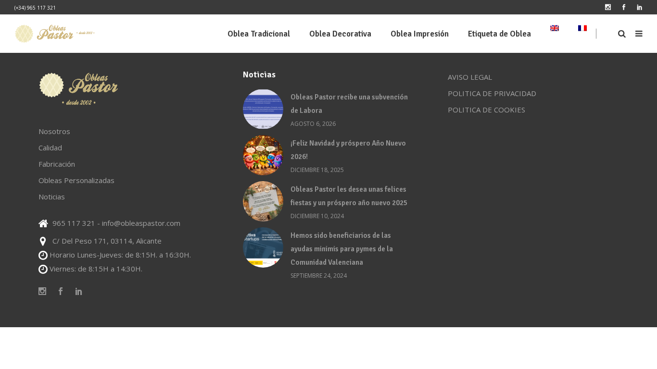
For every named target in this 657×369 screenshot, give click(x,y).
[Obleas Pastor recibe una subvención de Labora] (263, 109)
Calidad (50, 147)
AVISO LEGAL (470, 77)
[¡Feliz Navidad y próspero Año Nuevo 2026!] (263, 155)
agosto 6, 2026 (313, 124)
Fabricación (56, 164)
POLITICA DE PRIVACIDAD (492, 93)
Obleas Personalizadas (76, 180)
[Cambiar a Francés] (582, 33)
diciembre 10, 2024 (317, 216)
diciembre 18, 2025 (317, 170)
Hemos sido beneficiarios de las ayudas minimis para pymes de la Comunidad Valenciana (342, 249)
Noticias (51, 196)
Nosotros (54, 131)
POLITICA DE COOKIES (486, 109)
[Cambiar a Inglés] (555, 33)
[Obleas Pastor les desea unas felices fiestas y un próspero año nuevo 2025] (263, 201)
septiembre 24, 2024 (319, 275)
